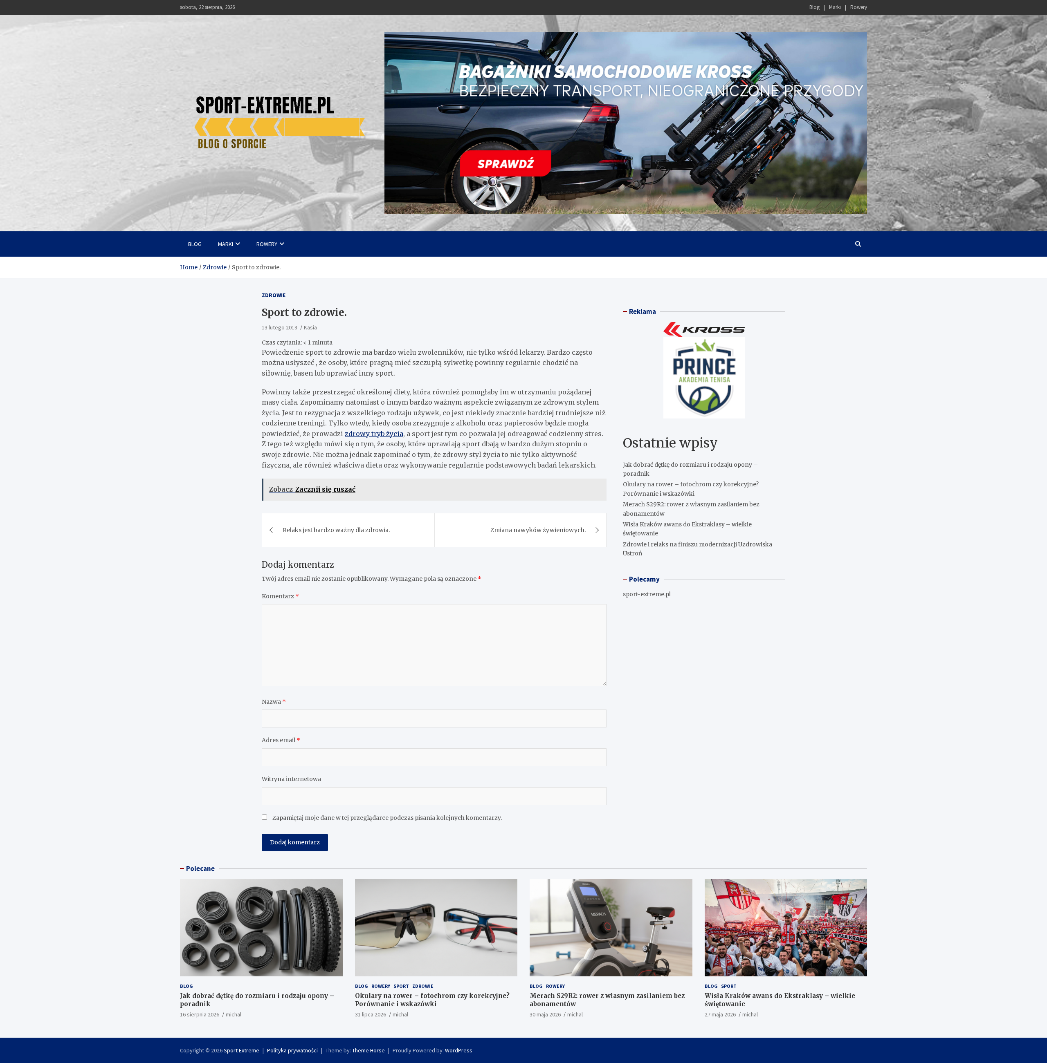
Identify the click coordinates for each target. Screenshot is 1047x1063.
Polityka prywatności (292, 1050)
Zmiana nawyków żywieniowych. (538, 530)
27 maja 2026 (720, 1014)
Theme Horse (368, 1050)
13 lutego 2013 (279, 327)
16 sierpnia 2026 (199, 1014)
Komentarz (280, 596)
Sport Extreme (241, 1050)
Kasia (310, 327)
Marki (835, 7)
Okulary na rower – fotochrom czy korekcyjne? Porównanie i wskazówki (432, 1000)
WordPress (458, 1050)
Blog (814, 7)
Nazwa (274, 701)
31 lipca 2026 (370, 1014)
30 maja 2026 (545, 1014)
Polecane (200, 868)
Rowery (858, 7)
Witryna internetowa (291, 779)
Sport (401, 986)
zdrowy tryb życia (374, 434)
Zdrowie (273, 295)
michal (233, 1014)
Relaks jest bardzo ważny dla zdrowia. (336, 530)
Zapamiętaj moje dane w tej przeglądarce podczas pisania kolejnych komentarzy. (387, 817)
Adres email (281, 740)
